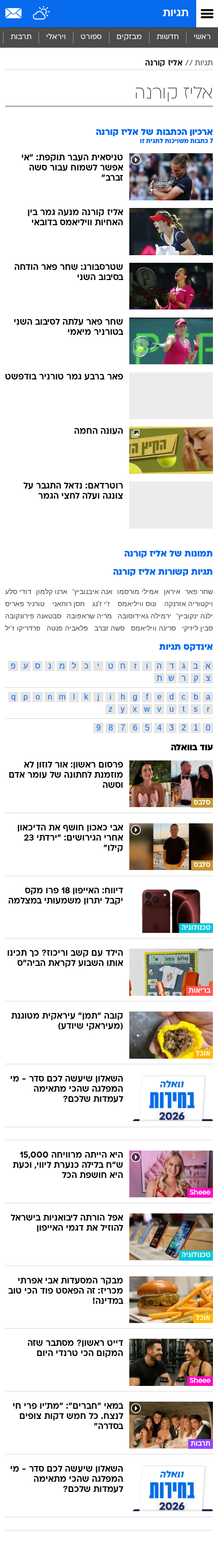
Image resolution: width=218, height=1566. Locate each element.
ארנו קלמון (51, 591)
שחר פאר (199, 591)
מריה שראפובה (89, 616)
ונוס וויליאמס (137, 604)
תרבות (21, 37)
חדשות (168, 37)
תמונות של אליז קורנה (168, 554)
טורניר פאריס (25, 604)
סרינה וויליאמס (153, 628)
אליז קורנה (164, 63)
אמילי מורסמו (138, 591)
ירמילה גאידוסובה (144, 616)
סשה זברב (109, 628)
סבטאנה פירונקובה (33, 616)
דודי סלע (18, 591)
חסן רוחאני (68, 604)
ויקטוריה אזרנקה (188, 604)
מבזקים (129, 37)
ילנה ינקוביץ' (194, 616)
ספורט (91, 37)
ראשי (202, 37)
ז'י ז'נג (101, 604)
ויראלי (56, 37)
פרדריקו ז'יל (23, 628)
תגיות (176, 13)
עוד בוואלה (192, 748)
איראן (172, 591)
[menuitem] (167, 37)
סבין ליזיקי (197, 628)
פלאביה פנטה (67, 628)
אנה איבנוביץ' (92, 591)
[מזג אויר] (42, 13)
